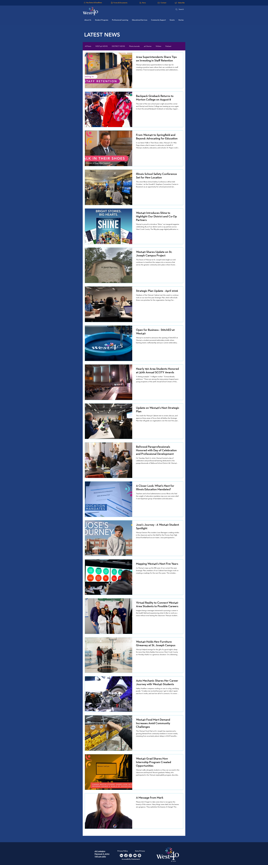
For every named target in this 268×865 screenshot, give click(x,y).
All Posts (88, 46)
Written (158, 46)
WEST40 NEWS (101, 46)
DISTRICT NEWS (118, 46)
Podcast (168, 46)
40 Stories (147, 46)
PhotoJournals (134, 46)
